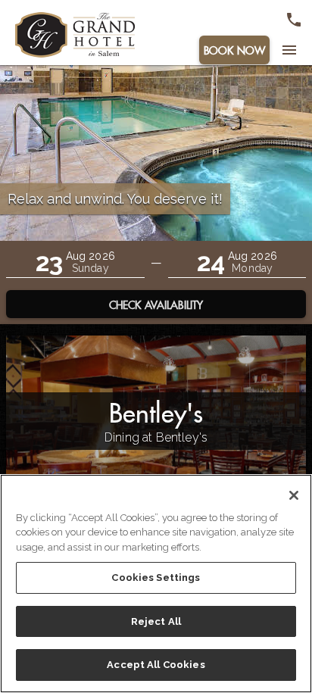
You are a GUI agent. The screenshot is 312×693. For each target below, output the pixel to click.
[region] (156, 583)
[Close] (293, 495)
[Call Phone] (294, 20)
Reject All (156, 621)
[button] (75, 262)
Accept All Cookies (155, 664)
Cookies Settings (155, 577)
